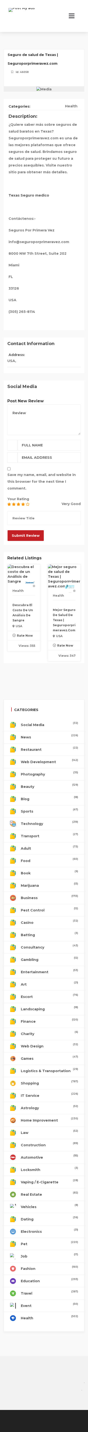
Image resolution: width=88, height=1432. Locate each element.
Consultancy (49, 946)
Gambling (49, 959)
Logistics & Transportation (49, 1070)
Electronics (49, 1231)
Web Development (49, 761)
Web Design (49, 1045)
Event (49, 1305)
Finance (49, 1021)
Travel (49, 1293)
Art (49, 984)
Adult (49, 848)
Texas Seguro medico (29, 195)
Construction (49, 1144)
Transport (49, 835)
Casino (49, 922)
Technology (49, 823)
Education (49, 1280)
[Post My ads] (22, 13)
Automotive (49, 1157)
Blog (49, 798)
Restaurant (49, 749)
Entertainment (49, 971)
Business (49, 897)
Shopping (49, 1082)
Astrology (49, 1107)
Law (49, 1132)
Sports (49, 811)
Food (49, 860)
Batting (49, 934)
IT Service (49, 1095)
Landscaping (49, 1008)
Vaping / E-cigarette (49, 1181)
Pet (49, 1243)
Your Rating (18, 499)
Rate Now (25, 635)
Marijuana (49, 885)
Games (49, 1058)
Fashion (49, 1268)
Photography (49, 773)
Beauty (49, 786)
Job (49, 1255)
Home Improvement (49, 1120)
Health (71, 106)
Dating (49, 1218)
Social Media (49, 724)
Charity (49, 1033)
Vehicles (49, 1206)
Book (49, 872)
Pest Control (49, 909)
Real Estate (49, 1194)
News (49, 736)
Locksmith (49, 1169)
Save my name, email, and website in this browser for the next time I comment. (41, 482)
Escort (49, 996)
